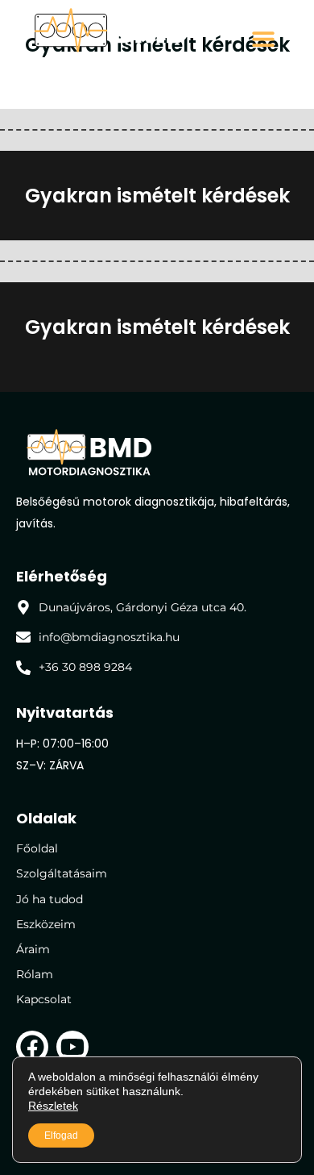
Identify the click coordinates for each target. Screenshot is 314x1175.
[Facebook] (32, 1047)
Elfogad (61, 1135)
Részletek (53, 1105)
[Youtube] (72, 1047)
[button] (264, 39)
